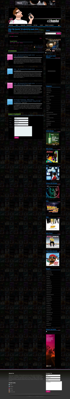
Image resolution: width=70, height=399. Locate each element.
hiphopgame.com (49, 285)
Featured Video (48, 99)
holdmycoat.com (49, 289)
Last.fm (11, 388)
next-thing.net (48, 305)
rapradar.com (48, 310)
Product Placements (49, 25)
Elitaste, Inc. (30, 396)
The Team (35, 25)
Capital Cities (48, 92)
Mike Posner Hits (49, 298)
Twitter (11, 384)
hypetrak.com (48, 292)
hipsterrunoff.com (49, 287)
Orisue (47, 110)
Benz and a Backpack (49, 274)
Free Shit (47, 101)
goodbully (37, 396)
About (17, 25)
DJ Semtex (48, 278)
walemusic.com (48, 323)
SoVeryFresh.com (49, 314)
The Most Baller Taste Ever (50, 121)
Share (41, 38)
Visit (59, 251)
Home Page (11, 25)
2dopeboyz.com (48, 271)
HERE (12, 36)
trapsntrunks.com (49, 319)
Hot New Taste (48, 103)
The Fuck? (48, 119)
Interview (47, 105)
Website (24, 56)
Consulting (23, 25)
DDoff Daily (48, 276)
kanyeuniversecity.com (50, 294)
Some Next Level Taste (50, 117)
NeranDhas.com (48, 303)
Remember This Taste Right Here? (51, 114)
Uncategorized (48, 123)
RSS (60, 25)
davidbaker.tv (42, 396)
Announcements (49, 90)
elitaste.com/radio (57, 57)
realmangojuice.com (49, 312)
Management (29, 25)
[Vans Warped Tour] (48, 52)
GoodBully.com (48, 283)
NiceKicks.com (48, 307)
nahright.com (48, 301)
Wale (47, 126)
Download (59, 131)
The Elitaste (12, 33)
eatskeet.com (48, 280)
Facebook (11, 386)
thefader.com (48, 316)
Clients (41, 25)
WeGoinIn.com (48, 325)
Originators (48, 108)
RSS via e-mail (12, 391)
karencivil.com (48, 296)
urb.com (47, 321)
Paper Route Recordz (49, 112)
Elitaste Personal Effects (50, 96)
